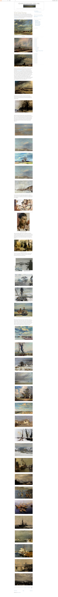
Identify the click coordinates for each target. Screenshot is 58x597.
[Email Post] (31, 587)
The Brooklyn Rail (37, 25)
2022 (35, 42)
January (37, 49)
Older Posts (31, 590)
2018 (35, 53)
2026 (35, 39)
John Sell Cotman (19, 70)
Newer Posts (15, 590)
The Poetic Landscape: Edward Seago (20, 12)
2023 (35, 41)
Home (23, 590)
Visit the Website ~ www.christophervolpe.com (37, 11)
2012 (35, 60)
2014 (35, 58)
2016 (35, 55)
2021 (35, 43)
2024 (35, 40)
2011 (35, 61)
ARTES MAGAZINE (37, 22)
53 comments (29, 587)
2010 (35, 62)
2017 (35, 54)
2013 (35, 59)
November (37, 47)
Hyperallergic (37, 20)
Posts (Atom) (19, 592)
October (37, 48)
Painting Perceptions (37, 21)
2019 (35, 46)
